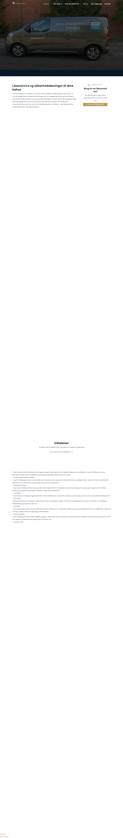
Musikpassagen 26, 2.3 (27, 800)
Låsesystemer (27, 242)
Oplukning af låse (61, 148)
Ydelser (46, 4)
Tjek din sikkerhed (72, 4)
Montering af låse (27, 194)
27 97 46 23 (86, 283)
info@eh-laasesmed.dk (61, 803)
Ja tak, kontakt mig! (99, 55)
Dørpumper (96, 194)
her (71, 452)
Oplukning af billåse (96, 148)
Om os (85, 4)
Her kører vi (58, 4)
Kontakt (108, 4)
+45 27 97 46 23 (61, 800)
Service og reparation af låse (61, 195)
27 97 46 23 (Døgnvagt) (96, 104)
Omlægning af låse (27, 148)
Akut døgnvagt (96, 4)
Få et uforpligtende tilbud (99, 668)
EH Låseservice (31, 823)
